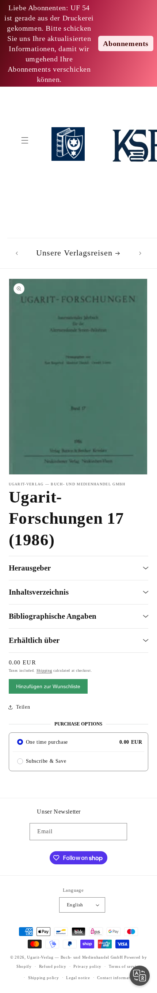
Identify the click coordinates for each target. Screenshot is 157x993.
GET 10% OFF (79, 548)
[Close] (144, 425)
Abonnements (126, 43)
